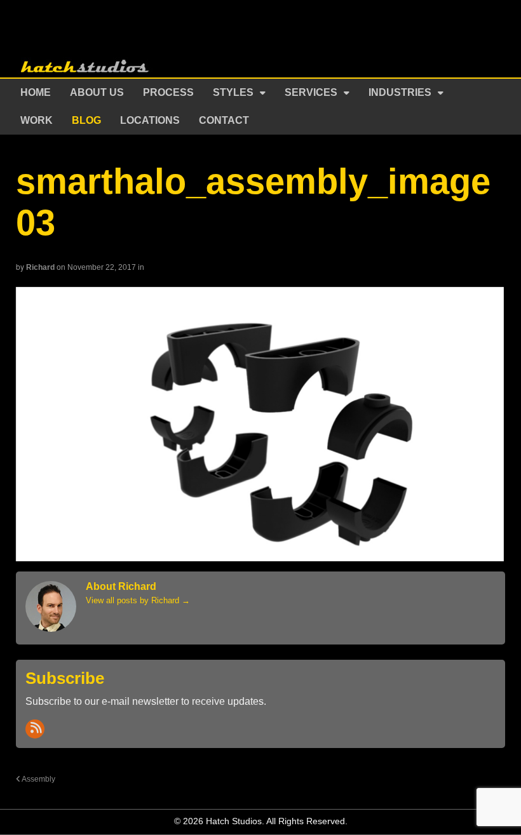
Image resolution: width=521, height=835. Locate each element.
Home (35, 92)
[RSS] (34, 728)
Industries (400, 92)
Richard (40, 267)
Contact (224, 120)
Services (311, 92)
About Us (97, 92)
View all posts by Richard (138, 600)
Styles (233, 92)
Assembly (37, 779)
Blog (86, 120)
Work (36, 120)
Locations (150, 120)
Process (168, 92)
